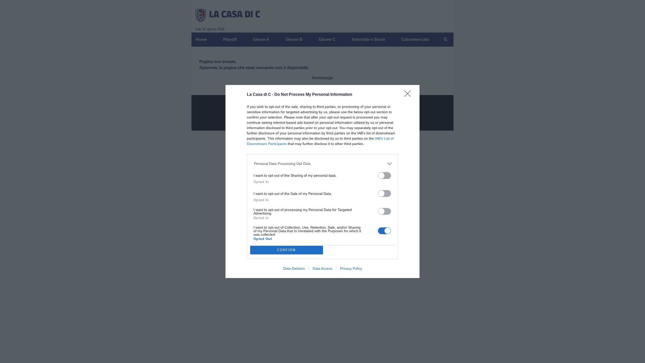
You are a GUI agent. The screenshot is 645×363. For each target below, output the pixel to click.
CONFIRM (286, 250)
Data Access (322, 268)
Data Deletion (294, 268)
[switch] (384, 175)
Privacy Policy (351, 268)
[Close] (409, 95)
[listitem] (322, 163)
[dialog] (322, 181)
